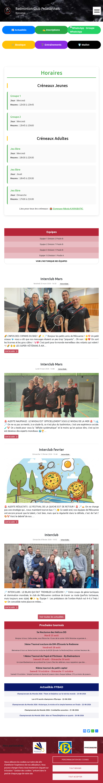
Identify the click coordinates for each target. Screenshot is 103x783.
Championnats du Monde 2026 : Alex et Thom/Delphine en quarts (51, 715)
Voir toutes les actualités (51, 617)
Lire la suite (11, 351)
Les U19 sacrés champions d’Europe (51, 699)
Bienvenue (20, 13)
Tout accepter (75, 777)
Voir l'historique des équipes (51, 261)
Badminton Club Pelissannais (38, 9)
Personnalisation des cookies (75, 759)
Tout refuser (75, 768)
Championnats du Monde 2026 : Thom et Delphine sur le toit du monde (51, 694)
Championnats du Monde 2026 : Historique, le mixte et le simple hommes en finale (51, 704)
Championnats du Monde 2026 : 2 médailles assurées (52, 710)
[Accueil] (7, 11)
